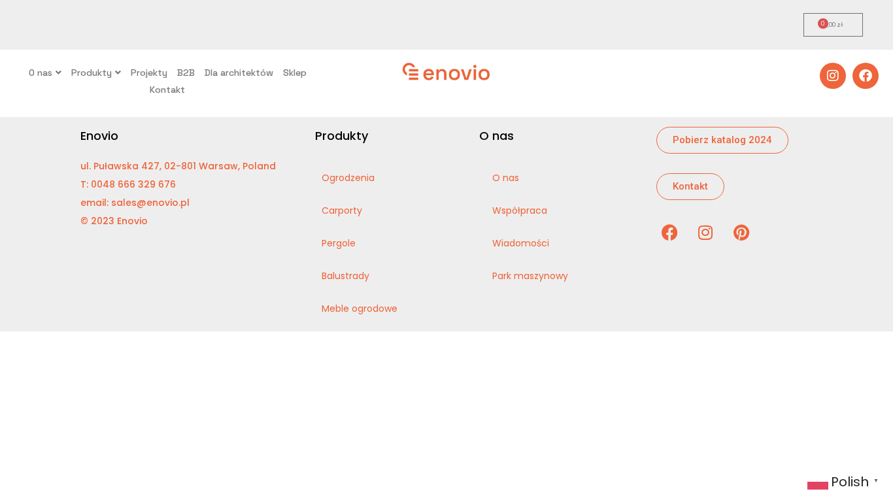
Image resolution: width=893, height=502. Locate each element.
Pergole (339, 243)
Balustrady (345, 275)
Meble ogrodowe (359, 308)
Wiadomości (520, 243)
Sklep (295, 72)
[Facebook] (865, 76)
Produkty (91, 72)
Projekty (149, 72)
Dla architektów (239, 72)
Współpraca (519, 210)
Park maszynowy (530, 275)
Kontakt (167, 89)
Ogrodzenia (348, 177)
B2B (186, 72)
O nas (40, 72)
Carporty (342, 210)
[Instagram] (833, 76)
